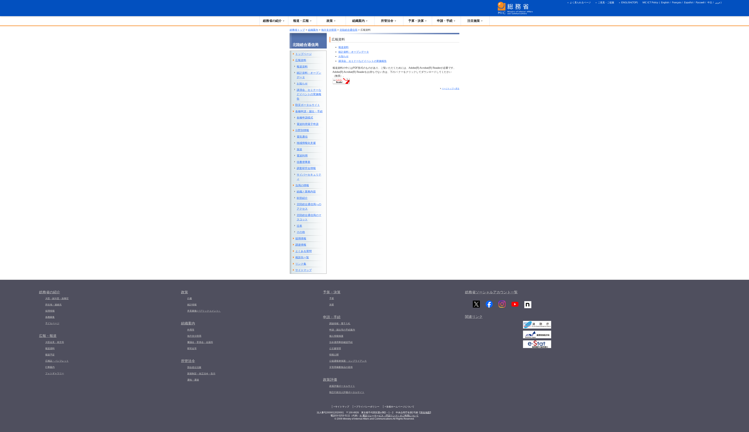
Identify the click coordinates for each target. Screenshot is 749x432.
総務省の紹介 (272, 20)
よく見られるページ (580, 2)
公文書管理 (335, 348)
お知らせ (343, 56)
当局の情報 (302, 185)
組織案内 (358, 20)
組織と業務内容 (306, 191)
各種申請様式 (305, 117)
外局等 (190, 329)
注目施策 (473, 20)
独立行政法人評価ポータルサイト (346, 392)
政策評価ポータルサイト (342, 386)
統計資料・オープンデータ (353, 51)
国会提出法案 (194, 367)
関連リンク (474, 317)
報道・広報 (301, 20)
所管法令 (387, 20)
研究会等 (192, 348)
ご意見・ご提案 (606, 2)
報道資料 (343, 47)
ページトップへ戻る (450, 88)
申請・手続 (445, 20)
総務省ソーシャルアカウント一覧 (491, 292)
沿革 (299, 225)
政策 (330, 20)
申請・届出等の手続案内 (342, 329)
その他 (301, 232)
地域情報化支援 (306, 142)
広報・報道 (48, 336)
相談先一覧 (302, 257)
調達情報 (300, 244)
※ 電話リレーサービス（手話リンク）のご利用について (389, 415)
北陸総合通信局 (348, 29)
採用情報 (300, 238)
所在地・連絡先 (53, 304)
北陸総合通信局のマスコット (309, 217)
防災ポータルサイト (307, 104)
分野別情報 (302, 130)
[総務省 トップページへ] (516, 8)
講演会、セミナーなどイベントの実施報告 (362, 61)
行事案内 (50, 367)
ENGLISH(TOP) (629, 2)
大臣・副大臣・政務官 (57, 298)
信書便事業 (303, 162)
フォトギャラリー (54, 373)
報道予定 (50, 354)
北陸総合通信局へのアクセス (309, 206)
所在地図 (425, 412)
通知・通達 (193, 379)
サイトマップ (303, 270)
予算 (331, 298)
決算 (331, 304)
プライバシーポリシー (367, 407)
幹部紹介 (302, 198)
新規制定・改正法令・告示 (201, 373)
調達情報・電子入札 (339, 323)
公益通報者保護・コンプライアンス (348, 361)
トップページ (303, 53)
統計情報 (192, 304)
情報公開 (334, 354)
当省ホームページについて (400, 407)
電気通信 (302, 136)
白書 (189, 298)
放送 (299, 149)
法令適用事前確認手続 (341, 342)
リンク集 (300, 263)
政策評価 (330, 380)
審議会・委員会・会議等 (200, 342)
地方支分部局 (328, 29)
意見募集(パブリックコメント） (204, 311)
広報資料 (300, 60)
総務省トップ (297, 29)
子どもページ (52, 323)
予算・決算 (416, 20)
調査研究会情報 (306, 168)
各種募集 (50, 317)
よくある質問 (303, 251)
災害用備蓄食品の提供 (341, 367)
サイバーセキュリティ (309, 177)
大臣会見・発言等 (54, 342)
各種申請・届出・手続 (309, 111)
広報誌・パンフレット (57, 361)
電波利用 (302, 155)
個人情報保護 (336, 336)
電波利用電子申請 (308, 124)
